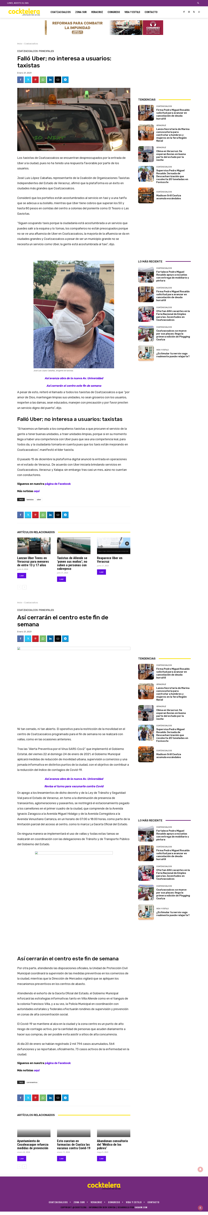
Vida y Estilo (162, 350)
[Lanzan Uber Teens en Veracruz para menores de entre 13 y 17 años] (34, 546)
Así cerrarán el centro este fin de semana (73, 385)
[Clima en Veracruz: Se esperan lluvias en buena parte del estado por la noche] (146, 154)
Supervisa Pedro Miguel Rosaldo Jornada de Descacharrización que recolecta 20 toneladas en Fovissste (172, 176)
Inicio (19, 43)
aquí (37, 491)
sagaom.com (141, 1207)
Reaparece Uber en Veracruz (109, 559)
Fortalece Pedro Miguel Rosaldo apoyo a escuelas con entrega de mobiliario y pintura (172, 276)
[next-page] (24, 587)
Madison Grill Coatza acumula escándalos (168, 197)
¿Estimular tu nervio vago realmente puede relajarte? (173, 355)
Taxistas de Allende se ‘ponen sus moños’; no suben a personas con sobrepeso (72, 563)
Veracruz (161, 125)
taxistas (30, 499)
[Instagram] (189, 12)
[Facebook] (184, 12)
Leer (22, 575)
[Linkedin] (50, 79)
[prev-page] (19, 587)
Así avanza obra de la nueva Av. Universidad (74, 378)
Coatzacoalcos (31, 43)
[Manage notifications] (200, 1207)
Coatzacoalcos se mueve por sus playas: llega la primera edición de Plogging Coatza (173, 335)
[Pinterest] (35, 79)
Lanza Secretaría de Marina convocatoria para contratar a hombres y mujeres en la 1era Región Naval (172, 135)
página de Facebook (58, 483)
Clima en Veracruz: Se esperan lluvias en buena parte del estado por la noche (171, 155)
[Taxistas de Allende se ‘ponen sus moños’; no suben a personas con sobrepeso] (73, 546)
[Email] (58, 79)
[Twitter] (194, 12)
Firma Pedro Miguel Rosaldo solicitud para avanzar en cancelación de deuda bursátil (173, 114)
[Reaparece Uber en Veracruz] (113, 546)
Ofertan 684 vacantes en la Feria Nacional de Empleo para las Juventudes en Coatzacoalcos (173, 315)
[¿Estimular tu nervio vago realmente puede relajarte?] (146, 353)
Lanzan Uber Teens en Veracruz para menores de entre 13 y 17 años (33, 561)
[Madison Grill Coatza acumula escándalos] (146, 195)
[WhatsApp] (199, 12)
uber (39, 499)
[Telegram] (65, 79)
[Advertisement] (164, 70)
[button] (198, 3)
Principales (46, 51)
